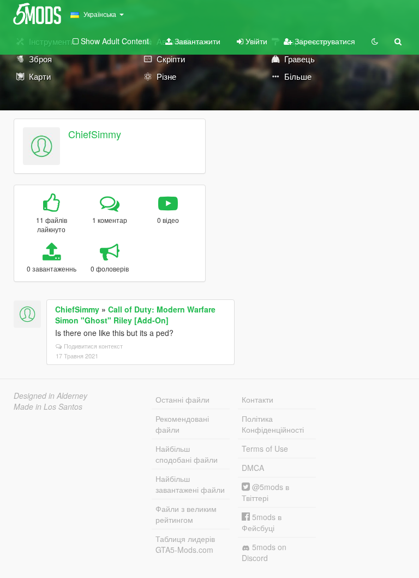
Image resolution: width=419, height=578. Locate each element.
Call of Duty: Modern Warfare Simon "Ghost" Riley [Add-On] (135, 315)
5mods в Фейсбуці (262, 522)
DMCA (253, 467)
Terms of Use (265, 448)
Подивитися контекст (93, 345)
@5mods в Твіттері (265, 492)
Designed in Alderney (50, 395)
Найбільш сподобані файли (186, 454)
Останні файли (182, 399)
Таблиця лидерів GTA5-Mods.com (185, 544)
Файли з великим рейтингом (186, 514)
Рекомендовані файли (182, 424)
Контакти (257, 399)
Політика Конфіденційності (273, 424)
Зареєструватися (323, 41)
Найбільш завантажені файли (190, 484)
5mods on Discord (264, 552)
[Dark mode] (374, 41)
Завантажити (196, 41)
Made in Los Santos (48, 406)
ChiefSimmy (94, 134)
